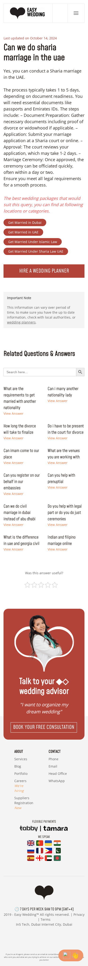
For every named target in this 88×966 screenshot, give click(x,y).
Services (20, 759)
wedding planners (21, 322)
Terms (45, 919)
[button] (76, 13)
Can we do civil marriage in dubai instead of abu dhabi (19, 512)
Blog (17, 766)
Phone (53, 759)
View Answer (13, 413)
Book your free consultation (43, 727)
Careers (20, 786)
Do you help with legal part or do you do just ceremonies (65, 512)
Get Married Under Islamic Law (32, 242)
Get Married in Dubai (25, 222)
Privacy (78, 914)
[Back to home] (28, 13)
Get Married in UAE (23, 232)
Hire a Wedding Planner (44, 271)
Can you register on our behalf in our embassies (22, 481)
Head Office (58, 773)
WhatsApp (57, 781)
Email (53, 766)
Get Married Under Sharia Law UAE (35, 251)
